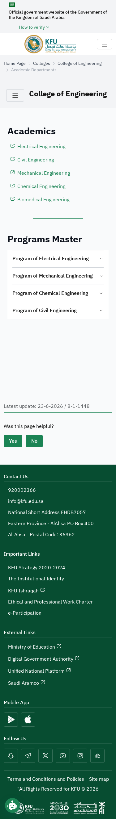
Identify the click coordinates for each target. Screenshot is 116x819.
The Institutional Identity (36, 579)
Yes (13, 441)
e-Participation (24, 613)
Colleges (41, 63)
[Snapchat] (11, 756)
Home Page (15, 63)
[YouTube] (63, 756)
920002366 (22, 490)
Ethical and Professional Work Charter (50, 602)
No (34, 441)
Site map (99, 779)
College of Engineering (79, 63)
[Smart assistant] (12, 805)
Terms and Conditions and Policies (45, 779)
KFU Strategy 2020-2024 (36, 567)
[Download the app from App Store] (28, 719)
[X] (45, 756)
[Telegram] (28, 756)
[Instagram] (80, 756)
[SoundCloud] (97, 756)
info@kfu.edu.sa (26, 501)
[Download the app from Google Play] (11, 719)
